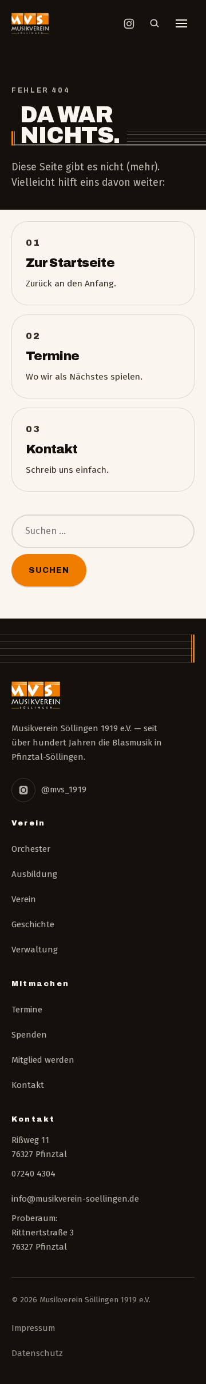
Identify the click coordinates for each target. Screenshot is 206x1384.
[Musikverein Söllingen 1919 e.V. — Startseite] (30, 23)
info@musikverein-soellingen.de (75, 1199)
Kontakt (27, 1085)
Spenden (29, 1035)
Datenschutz (37, 1353)
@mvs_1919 (63, 789)
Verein (23, 899)
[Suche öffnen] (154, 23)
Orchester (30, 849)
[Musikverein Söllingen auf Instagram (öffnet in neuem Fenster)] (128, 23)
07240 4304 (33, 1173)
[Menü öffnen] (181, 23)
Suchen (49, 570)
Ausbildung (34, 874)
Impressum (33, 1328)
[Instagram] (23, 790)
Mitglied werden (42, 1060)
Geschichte (32, 924)
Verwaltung (34, 949)
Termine (26, 1009)
